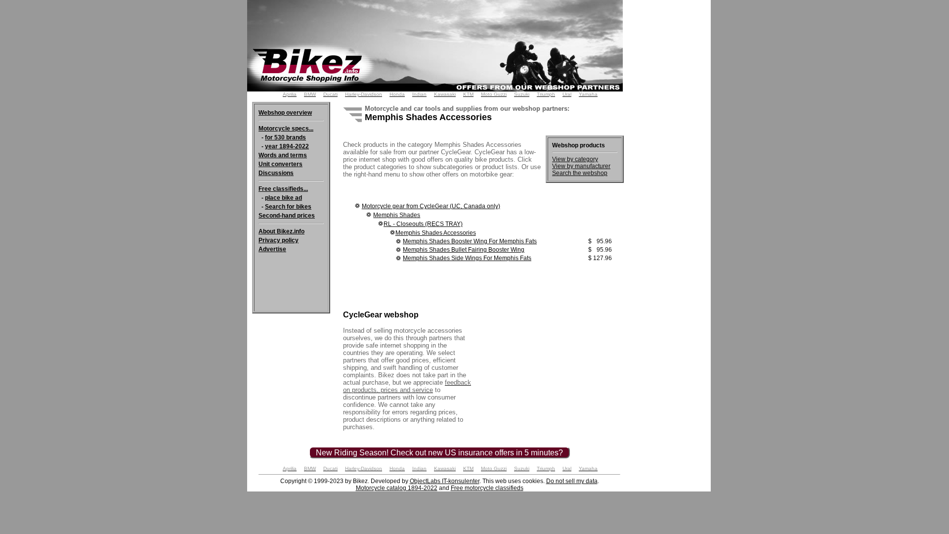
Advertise (272, 249)
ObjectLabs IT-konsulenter (444, 481)
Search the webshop (579, 173)
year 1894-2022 (287, 146)
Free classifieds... (283, 188)
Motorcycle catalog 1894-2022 (396, 488)
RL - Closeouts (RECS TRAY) (423, 224)
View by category (575, 159)
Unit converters (280, 164)
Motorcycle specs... (286, 128)
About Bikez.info (281, 231)
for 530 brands (285, 137)
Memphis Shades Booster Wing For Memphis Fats (470, 241)
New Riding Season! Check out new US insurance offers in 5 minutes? (439, 452)
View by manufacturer (581, 166)
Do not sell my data (572, 481)
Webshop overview (285, 112)
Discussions (276, 173)
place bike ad (283, 197)
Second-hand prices (287, 215)
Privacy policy (279, 240)
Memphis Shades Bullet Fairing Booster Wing (463, 249)
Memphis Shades (396, 215)
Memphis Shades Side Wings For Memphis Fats (467, 258)
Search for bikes (288, 206)
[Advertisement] (671, 148)
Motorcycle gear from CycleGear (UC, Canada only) (431, 206)
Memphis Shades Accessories (435, 232)
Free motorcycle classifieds (487, 488)
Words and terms (283, 155)
